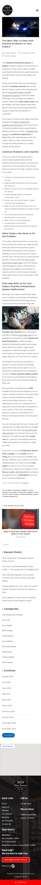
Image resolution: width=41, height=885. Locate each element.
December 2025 (9, 723)
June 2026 (6, 688)
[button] (37, 10)
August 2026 (7, 676)
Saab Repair (7, 652)
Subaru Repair (10, 56)
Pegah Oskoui (10, 53)
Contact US (6, 824)
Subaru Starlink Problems (23, 494)
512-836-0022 (25, 804)
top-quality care (25, 335)
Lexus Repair (7, 641)
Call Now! (21, 882)
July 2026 (6, 682)
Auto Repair (7, 625)
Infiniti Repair (7, 636)
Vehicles (5, 810)
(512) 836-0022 (22, 472)
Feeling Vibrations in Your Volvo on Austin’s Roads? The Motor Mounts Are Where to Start (20, 589)
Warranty (5, 817)
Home (4, 804)
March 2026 (7, 706)
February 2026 (8, 711)
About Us (5, 807)
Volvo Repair (7, 662)
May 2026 (6, 694)
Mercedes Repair (9, 647)
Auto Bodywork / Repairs (12, 615)
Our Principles (7, 821)
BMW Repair (7, 631)
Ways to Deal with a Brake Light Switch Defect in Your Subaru (21, 533)
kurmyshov (25, 483)
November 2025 (9, 729)
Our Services (7, 814)
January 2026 (8, 717)
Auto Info (6, 620)
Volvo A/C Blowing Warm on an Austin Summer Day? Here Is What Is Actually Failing (18, 578)
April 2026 (6, 700)
